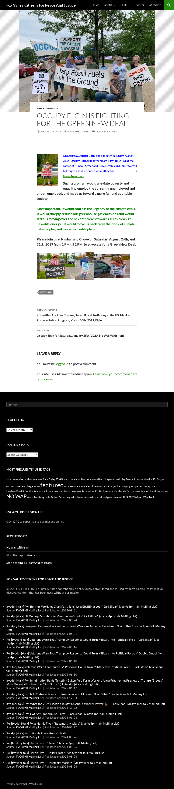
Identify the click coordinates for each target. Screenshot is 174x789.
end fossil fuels (14, 486)
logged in (62, 364)
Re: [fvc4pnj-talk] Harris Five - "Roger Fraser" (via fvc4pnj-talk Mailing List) (55, 752)
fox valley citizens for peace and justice (100, 486)
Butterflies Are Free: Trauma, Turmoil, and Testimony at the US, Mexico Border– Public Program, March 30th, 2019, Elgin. (83, 315)
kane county (78, 491)
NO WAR (16, 496)
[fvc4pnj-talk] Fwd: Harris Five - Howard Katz (36, 733)
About (108, 5)
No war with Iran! (18, 547)
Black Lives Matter (71, 479)
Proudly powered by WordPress (24, 783)
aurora (16, 479)
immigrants (42, 491)
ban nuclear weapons (31, 479)
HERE (15, 521)
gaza (131, 486)
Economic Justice (134, 479)
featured (46, 292)
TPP (131, 497)
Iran (51, 491)
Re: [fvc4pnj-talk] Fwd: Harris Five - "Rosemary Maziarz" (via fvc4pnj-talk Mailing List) (62, 723)
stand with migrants (103, 497)
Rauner (80, 497)
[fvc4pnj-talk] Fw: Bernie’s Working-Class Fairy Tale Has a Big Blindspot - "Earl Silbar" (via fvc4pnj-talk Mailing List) (81, 606)
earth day (120, 479)
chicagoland (109, 479)
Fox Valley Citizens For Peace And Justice (41, 5)
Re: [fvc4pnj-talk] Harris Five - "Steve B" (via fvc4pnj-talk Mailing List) (51, 743)
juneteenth (65, 491)
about (9, 479)
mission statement (141, 491)
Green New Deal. (73, 176)
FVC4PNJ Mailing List (29, 610)
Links (124, 5)
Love (105, 491)
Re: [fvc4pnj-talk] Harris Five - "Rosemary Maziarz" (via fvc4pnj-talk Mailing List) (59, 762)
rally (73, 497)
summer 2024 (121, 497)
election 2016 (151, 479)
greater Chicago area (145, 486)
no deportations (160, 491)
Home (95, 5)
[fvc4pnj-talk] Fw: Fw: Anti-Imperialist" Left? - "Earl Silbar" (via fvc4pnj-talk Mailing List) (64, 713)
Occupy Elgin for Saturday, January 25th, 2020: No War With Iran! (80, 333)
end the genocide (31, 486)
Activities (155, 5)
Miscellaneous (47, 108)
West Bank (148, 497)
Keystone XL (91, 491)
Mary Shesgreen (78, 131)
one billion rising (35, 497)
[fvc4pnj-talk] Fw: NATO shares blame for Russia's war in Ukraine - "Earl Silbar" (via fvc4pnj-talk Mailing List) (77, 694)
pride (47, 497)
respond (88, 497)
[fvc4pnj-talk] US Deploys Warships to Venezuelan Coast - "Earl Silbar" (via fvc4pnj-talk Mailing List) (71, 616)
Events (140, 5)
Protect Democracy (60, 497)
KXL (100, 491)
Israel (56, 491)
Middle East (125, 491)
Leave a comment (107, 131)
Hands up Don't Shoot (17, 491)
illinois (32, 491)
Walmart (138, 497)
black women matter (91, 479)
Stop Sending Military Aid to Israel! (29, 562)
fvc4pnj (125, 486)
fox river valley (72, 486)
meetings (114, 491)
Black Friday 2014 (51, 479)
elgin (161, 479)
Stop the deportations (20, 555)
